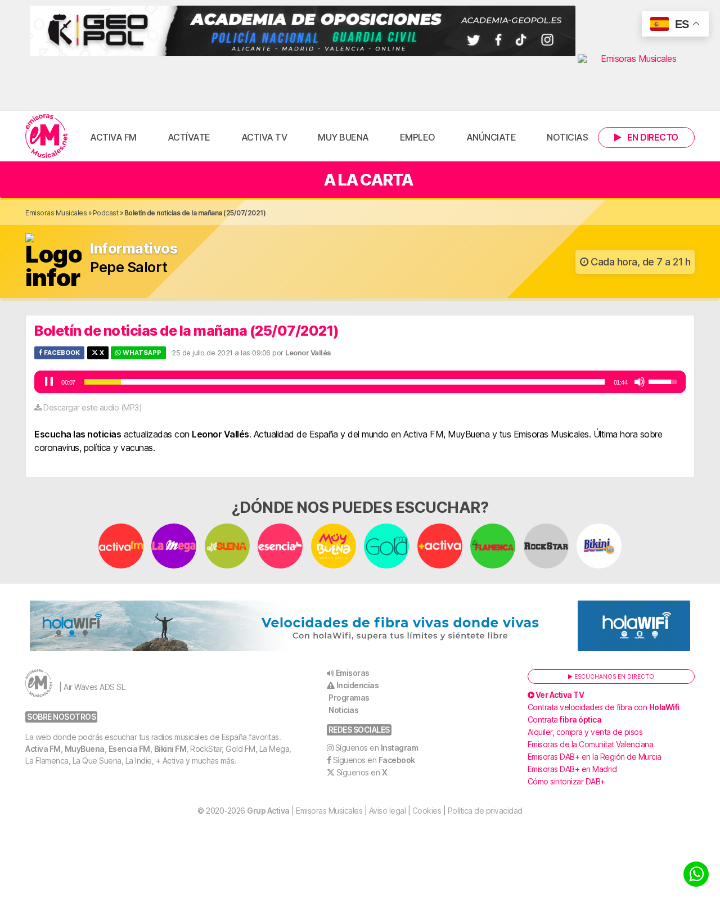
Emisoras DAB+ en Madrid (572, 769)
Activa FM (113, 137)
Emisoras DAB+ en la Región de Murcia (595, 756)
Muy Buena (343, 137)
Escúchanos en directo (613, 676)
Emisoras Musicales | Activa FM (46, 136)
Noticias (567, 137)
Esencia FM (129, 748)
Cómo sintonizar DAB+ (566, 781)
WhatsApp (141, 353)
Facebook (61, 353)
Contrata (565, 719)
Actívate (189, 137)
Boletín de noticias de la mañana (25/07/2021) (186, 330)
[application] (360, 382)
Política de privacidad (485, 810)
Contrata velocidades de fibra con (604, 707)
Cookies (427, 810)
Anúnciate (491, 137)
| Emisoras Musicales (304, 810)
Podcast (106, 213)
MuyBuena (85, 748)
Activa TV (264, 137)
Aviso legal (387, 810)
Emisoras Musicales (56, 213)
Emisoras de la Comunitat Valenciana (591, 744)
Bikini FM (170, 748)
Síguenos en (376, 747)
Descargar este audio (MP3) (92, 407)
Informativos (133, 249)
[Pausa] (49, 381)
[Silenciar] (639, 381)
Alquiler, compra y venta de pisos (585, 732)
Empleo (417, 137)
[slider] (344, 382)
